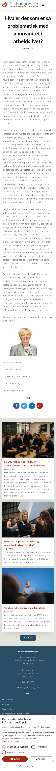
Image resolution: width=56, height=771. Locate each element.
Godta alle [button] (15, 759)
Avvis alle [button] (41, 759)
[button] (28, 766)
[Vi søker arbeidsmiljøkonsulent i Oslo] (28, 586)
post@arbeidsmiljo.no (29, 687)
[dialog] (28, 743)
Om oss (28, 693)
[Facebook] (16, 406)
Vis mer (28, 638)
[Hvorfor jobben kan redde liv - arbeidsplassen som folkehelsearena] (28, 440)
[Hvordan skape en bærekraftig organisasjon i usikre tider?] (28, 519)
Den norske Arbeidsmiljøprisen (15, 714)
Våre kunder (7, 709)
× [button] (53, 718)
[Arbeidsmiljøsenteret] (20, 5)
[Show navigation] (51, 5)
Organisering (7, 699)
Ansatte (5, 704)
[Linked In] (32, 406)
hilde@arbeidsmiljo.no (13, 383)
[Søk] (43, 5)
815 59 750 (29, 682)
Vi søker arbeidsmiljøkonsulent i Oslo (25, 607)
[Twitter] (24, 406)
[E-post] (39, 406)
